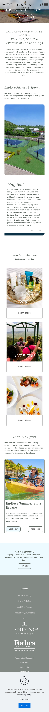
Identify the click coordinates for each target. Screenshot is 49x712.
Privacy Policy (24, 595)
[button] (31, 230)
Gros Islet (24, 662)
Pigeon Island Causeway (24, 658)
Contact (24, 618)
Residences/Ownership (24, 612)
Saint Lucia (24, 667)
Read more (24, 699)
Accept (24, 705)
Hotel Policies (24, 601)
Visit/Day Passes (24, 607)
